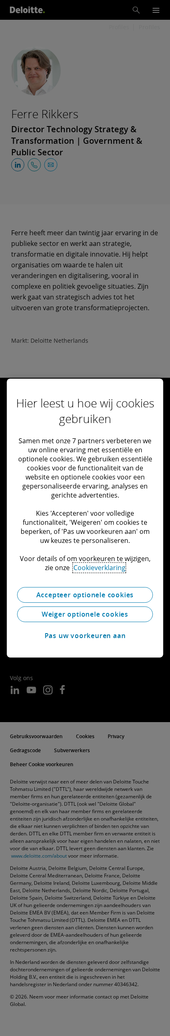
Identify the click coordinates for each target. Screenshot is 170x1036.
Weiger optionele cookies (85, 614)
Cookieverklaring (99, 567)
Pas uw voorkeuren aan (85, 635)
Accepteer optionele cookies (85, 594)
